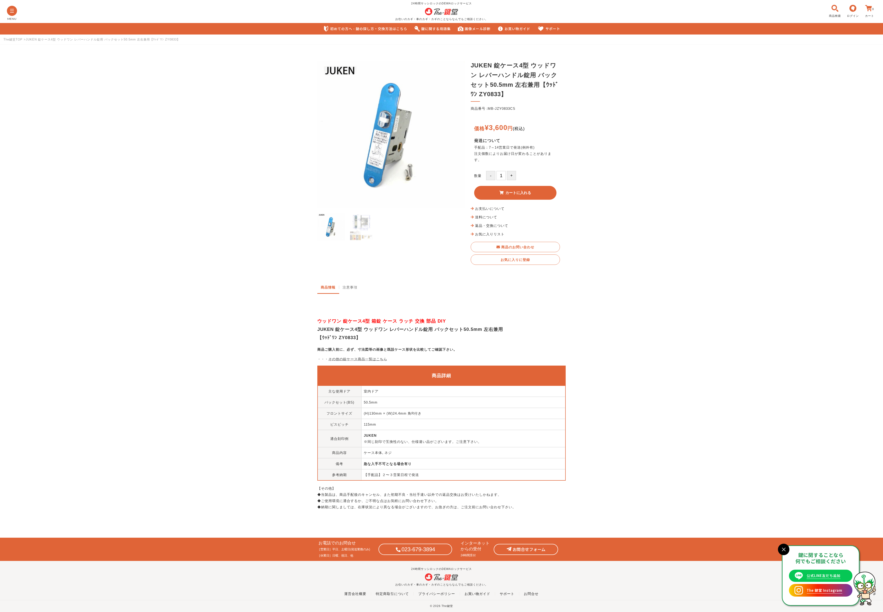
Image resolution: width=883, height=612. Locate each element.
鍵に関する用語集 (436, 28)
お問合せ (531, 594)
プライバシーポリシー (436, 594)
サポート (552, 28)
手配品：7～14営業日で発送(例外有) (504, 147)
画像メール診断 (477, 28)
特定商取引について (392, 594)
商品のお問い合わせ (517, 247)
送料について (486, 217)
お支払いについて (490, 209)
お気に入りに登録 (515, 260)
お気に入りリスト (490, 234)
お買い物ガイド (517, 28)
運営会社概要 (355, 594)
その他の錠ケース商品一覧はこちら (357, 359)
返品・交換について (491, 226)
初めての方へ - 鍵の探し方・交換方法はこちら (368, 28)
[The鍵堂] (441, 14)
